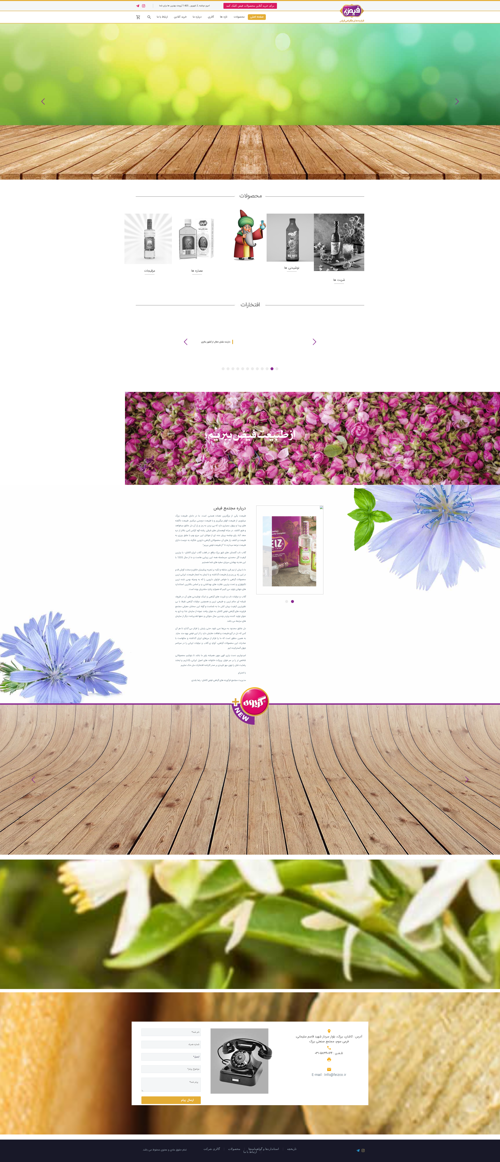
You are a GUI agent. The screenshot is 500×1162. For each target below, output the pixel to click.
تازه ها (223, 17)
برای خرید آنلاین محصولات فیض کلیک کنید (250, 5)
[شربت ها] (339, 242)
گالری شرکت (212, 1149)
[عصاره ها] (197, 239)
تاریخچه (291, 1149)
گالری (211, 17)
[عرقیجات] (149, 239)
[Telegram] (138, 5)
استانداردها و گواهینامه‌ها (263, 1149)
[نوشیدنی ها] (292, 238)
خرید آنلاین (180, 17)
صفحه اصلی (256, 17)
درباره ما (197, 17)
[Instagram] (143, 5)
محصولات (239, 17)
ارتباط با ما (162, 17)
